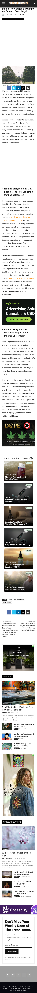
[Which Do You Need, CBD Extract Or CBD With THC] (7, 884)
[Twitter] (14, 88)
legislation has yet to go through (21, 278)
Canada (10, 599)
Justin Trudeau (7, 602)
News (22, 19)
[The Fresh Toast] (18, 3)
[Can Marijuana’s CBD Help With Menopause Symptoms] (7, 874)
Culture (16, 729)
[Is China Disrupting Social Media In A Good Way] (7, 746)
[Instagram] (13, 975)
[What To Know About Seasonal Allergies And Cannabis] (7, 736)
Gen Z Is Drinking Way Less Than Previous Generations (17, 708)
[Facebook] (9, 88)
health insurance (19, 599)
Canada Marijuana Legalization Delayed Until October (16, 332)
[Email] (23, 88)
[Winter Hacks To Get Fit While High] (18, 838)
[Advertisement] (18, 43)
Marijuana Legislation (14, 19)
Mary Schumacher (11, 14)
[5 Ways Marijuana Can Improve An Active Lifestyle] (7, 894)
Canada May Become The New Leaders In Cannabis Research (18, 191)
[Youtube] (29, 975)
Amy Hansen (6, 712)
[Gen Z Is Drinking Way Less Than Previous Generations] (18, 693)
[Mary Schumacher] (3, 15)
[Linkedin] (18, 88)
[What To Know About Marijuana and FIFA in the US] (7, 726)
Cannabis (5, 19)
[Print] (28, 88)
